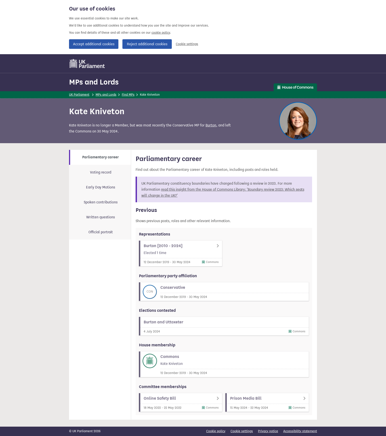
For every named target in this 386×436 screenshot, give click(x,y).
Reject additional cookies (147, 44)
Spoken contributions (100, 202)
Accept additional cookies (93, 44)
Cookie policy (215, 431)
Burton (211, 125)
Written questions (100, 217)
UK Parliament (79, 95)
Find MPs (128, 95)
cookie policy (160, 33)
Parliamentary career (100, 157)
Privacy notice (268, 431)
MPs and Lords (94, 82)
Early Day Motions (100, 187)
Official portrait (100, 232)
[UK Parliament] (87, 63)
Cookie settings (187, 44)
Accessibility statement (300, 431)
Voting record (100, 172)
